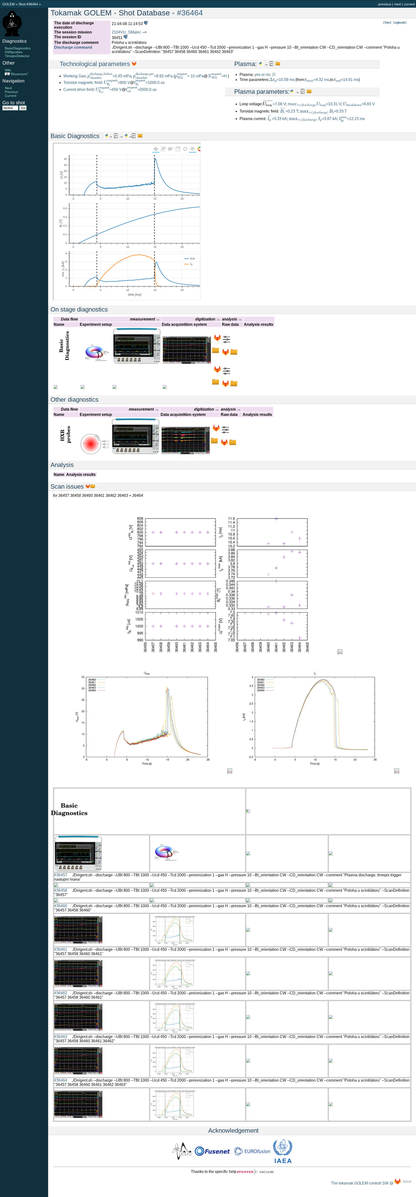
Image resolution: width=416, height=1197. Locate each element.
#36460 (60, 906)
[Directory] (233, 354)
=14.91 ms (346, 80)
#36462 (60, 993)
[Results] (271, 63)
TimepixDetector (17, 56)
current (409, 4)
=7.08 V (279, 104)
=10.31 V (314, 104)
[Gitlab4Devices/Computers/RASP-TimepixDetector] (217, 372)
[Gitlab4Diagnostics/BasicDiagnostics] (225, 354)
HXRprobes (13, 52)
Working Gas (74, 76)
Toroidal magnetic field (82, 82)
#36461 (60, 949)
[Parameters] (226, 342)
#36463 (60, 1037)
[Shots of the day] (145, 24)
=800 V (117, 82)
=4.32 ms (317, 80)
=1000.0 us (149, 82)
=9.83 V (359, 104)
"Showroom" (19, 74)
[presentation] (100, 75)
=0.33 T (323, 111)
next (397, 4)
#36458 (60, 890)
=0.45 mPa (109, 76)
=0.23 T (289, 111)
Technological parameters (96, 63)
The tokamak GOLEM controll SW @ (362, 1183)
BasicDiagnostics (18, 48)
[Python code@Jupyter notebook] (260, 63)
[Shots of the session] (125, 38)
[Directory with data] (92, 486)
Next (8, 88)
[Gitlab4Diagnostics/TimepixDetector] (225, 386)
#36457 (60, 875)
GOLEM (9, 4)
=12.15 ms (352, 119)
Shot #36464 (28, 4)
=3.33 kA (277, 119)
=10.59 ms (281, 80)
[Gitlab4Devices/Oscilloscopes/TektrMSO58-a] (216, 430)
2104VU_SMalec (126, 32)
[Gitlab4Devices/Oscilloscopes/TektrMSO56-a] (217, 340)
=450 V (109, 89)
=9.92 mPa (153, 76)
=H (218, 76)
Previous (11, 92)
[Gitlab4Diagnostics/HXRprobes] (224, 445)
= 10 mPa (189, 76)
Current (10, 96)
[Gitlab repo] (87, 486)
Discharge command (73, 47)
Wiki (8, 70)
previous (384, 4)
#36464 (190, 12)
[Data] (215, 353)
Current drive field (78, 89)
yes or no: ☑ (264, 75)
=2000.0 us (141, 89)
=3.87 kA (313, 119)
